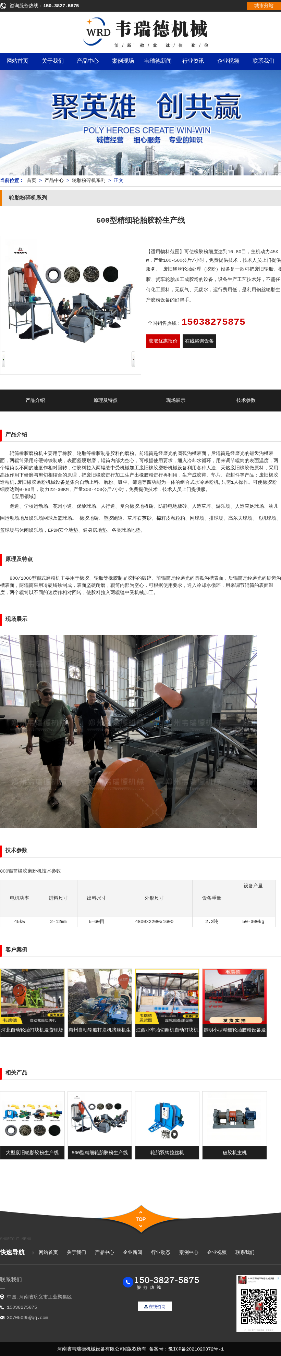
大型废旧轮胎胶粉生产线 (32, 1153)
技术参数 (246, 400)
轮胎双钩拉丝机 (167, 1153)
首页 (31, 180)
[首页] (140, 46)
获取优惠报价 (163, 341)
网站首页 (17, 61)
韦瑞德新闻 (158, 61)
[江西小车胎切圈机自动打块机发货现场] (167, 1022)
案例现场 (123, 61)
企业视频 (228, 61)
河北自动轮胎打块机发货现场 (32, 1030)
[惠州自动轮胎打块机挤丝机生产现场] (100, 1022)
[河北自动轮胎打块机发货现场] (32, 1022)
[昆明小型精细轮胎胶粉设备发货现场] (235, 1022)
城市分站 (263, 6)
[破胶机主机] (235, 1145)
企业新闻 (132, 1252)
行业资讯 (193, 61)
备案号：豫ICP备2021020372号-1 (186, 1349)
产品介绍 (35, 400)
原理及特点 (106, 400)
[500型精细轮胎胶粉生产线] (100, 1145)
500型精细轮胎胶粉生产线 (100, 1153)
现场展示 (175, 400)
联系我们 (245, 1252)
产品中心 (88, 61)
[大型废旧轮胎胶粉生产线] (32, 1145)
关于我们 (53, 61)
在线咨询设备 (199, 341)
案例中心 (188, 1252)
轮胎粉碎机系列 (89, 180)
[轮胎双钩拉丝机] (167, 1145)
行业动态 (160, 1252)
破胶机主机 (235, 1153)
